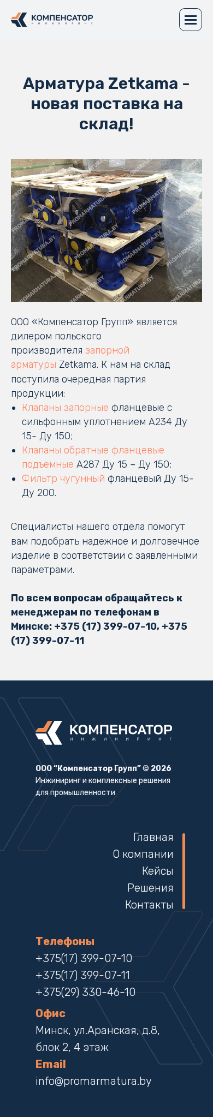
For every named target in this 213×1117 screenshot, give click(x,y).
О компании (143, 854)
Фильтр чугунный (63, 479)
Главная (153, 837)
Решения (150, 887)
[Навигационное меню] (190, 19)
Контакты (149, 904)
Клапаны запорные (65, 408)
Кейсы (158, 870)
